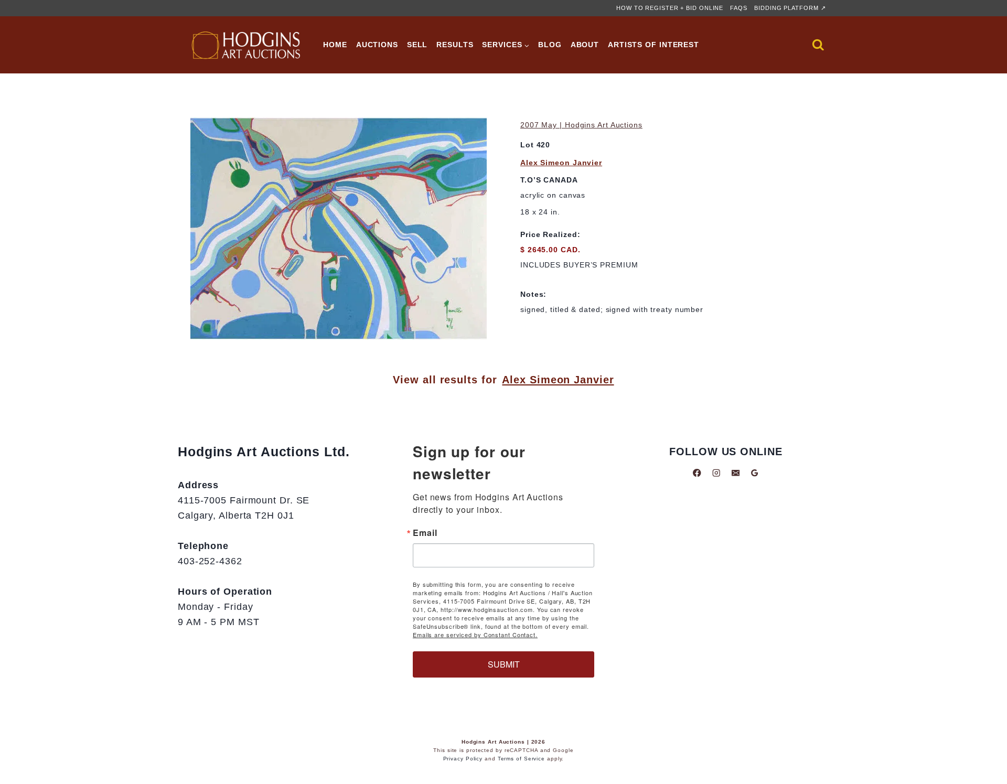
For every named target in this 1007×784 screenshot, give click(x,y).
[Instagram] (716, 473)
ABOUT (585, 44)
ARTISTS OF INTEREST (653, 44)
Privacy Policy (463, 758)
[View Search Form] (818, 45)
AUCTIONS (377, 44)
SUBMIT (504, 664)
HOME (335, 44)
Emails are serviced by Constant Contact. (475, 634)
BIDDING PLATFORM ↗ (790, 8)
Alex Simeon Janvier (561, 162)
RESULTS (454, 44)
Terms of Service (521, 758)
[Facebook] (697, 473)
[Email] (735, 473)
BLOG (550, 44)
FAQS (738, 8)
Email (425, 533)
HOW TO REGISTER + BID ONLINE (669, 8)
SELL (417, 44)
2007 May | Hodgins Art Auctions (581, 125)
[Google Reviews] (754, 473)
